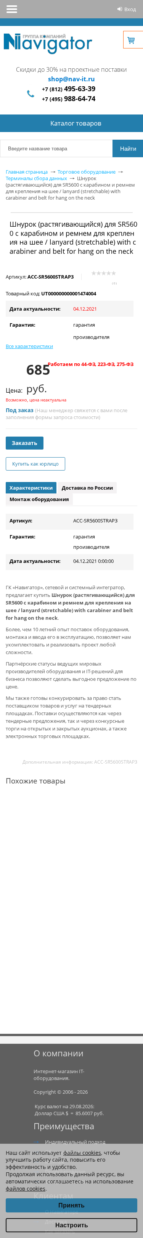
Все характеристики (29, 346)
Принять (71, 1205)
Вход (130, 9)
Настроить (71, 1225)
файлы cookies (82, 1152)
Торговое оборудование (87, 171)
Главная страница (27, 171)
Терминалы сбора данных (36, 178)
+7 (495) (68, 99)
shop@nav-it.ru (71, 79)
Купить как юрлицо (35, 463)
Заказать (24, 443)
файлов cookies (25, 1188)
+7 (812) (68, 89)
